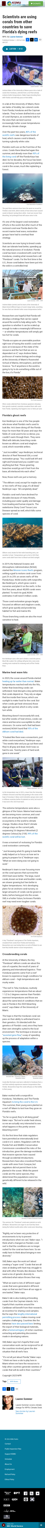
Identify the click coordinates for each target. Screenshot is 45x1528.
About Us (8, 1464)
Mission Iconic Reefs (23, 570)
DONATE (37, 3)
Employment (10, 1469)
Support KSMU (10, 1454)
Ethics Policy (9, 1479)
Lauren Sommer (16, 37)
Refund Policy (10, 1474)
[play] (3, 1525)
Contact (8, 1444)
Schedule (8, 1459)
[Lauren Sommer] (7, 1402)
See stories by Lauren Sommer (25, 1412)
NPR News (14, 1381)
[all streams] (42, 1525)
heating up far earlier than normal (18, 681)
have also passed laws (22, 1323)
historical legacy (16, 1330)
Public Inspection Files (13, 1449)
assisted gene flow (12, 1035)
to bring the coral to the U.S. (25, 1102)
